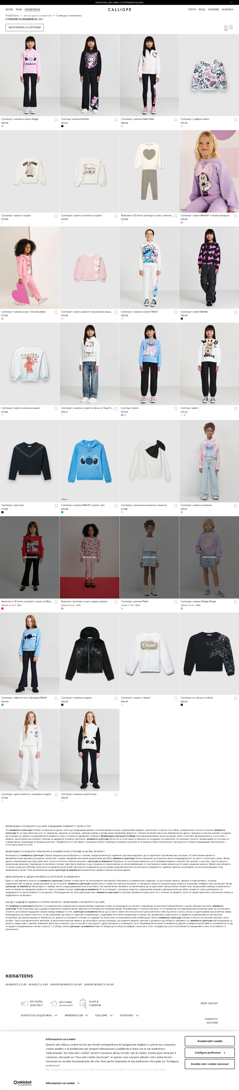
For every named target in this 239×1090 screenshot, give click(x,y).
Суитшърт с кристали (12, 505)
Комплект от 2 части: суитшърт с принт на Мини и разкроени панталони (27, 601)
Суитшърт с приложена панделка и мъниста (144, 505)
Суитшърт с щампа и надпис (16, 215)
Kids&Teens (12, 15)
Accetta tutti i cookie (209, 1041)
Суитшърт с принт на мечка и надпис (20, 408)
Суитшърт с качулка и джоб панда (78, 794)
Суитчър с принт (130, 408)
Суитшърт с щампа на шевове (196, 505)
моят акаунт (209, 1003)
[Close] (231, 2)
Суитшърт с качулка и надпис (76, 697)
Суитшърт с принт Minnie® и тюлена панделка (205, 215)
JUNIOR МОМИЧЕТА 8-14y (66, 984)
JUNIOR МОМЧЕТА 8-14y (99, 984)
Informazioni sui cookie (60, 1083)
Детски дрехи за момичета (37, 15)
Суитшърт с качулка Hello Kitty (137, 119)
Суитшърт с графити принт (195, 119)
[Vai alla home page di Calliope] (119, 9)
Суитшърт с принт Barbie (194, 311)
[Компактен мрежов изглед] (231, 27)
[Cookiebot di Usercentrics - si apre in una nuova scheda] (22, 1083)
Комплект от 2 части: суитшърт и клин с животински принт (147, 215)
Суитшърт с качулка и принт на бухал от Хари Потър (87, 408)
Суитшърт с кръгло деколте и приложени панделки (87, 311)
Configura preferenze (208, 1052)
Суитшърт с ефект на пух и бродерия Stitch (24, 697)
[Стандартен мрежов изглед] (226, 27)
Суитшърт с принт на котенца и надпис (81, 215)
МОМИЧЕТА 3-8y (16, 984)
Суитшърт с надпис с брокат (135, 697)
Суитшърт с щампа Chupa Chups (198, 601)
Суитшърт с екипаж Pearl (134, 601)
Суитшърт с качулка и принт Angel (19, 119)
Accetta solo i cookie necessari (210, 1063)
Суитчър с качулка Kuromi (75, 119)
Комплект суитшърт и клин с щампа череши (84, 601)
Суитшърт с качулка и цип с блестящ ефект (23, 311)
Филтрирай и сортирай (25, 27)
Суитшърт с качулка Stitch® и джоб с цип (83, 505)
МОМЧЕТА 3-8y (38, 984)
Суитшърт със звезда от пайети (197, 697)
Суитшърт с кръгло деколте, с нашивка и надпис (26, 794)
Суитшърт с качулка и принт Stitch (139, 311)
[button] (192, 9)
